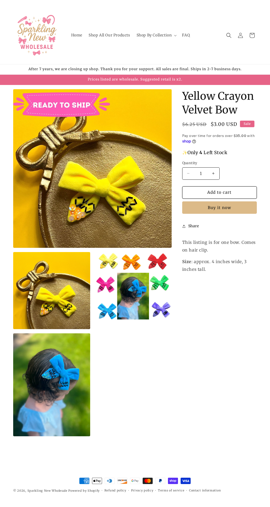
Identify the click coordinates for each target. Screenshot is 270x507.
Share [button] (193, 226)
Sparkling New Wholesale (47, 490)
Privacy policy (142, 490)
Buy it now (219, 207)
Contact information (205, 490)
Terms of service (171, 490)
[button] (156, 35)
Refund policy (115, 490)
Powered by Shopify (84, 490)
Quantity (189, 163)
